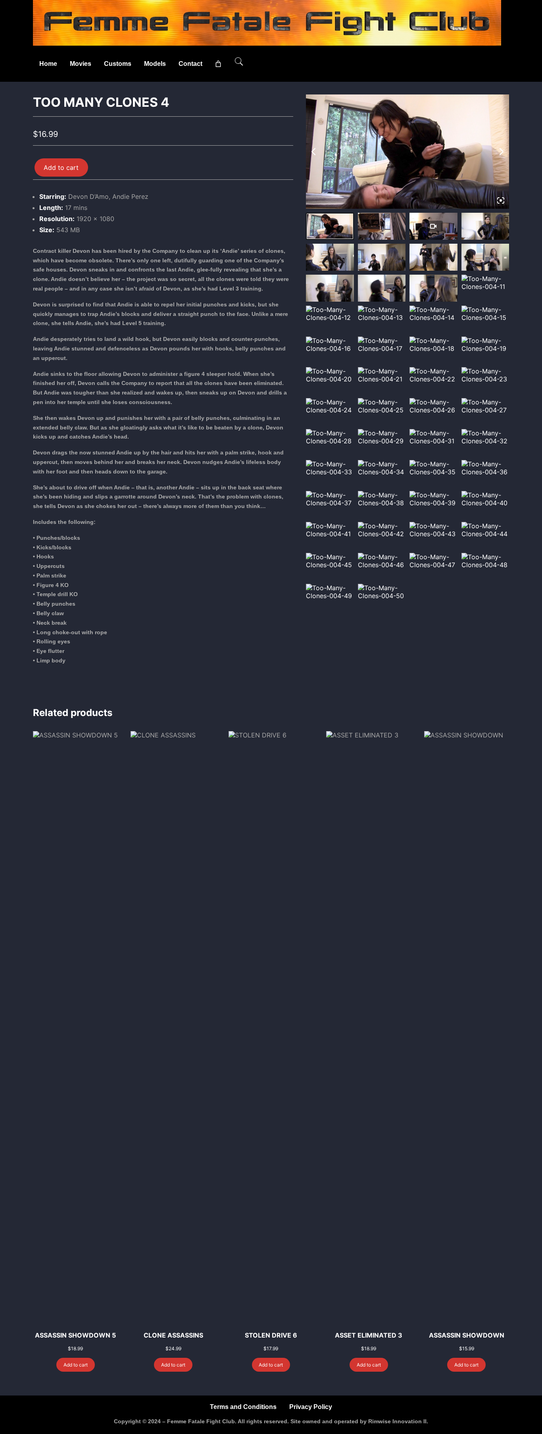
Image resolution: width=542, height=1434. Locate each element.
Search (239, 61)
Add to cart (61, 167)
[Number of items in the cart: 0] (218, 64)
